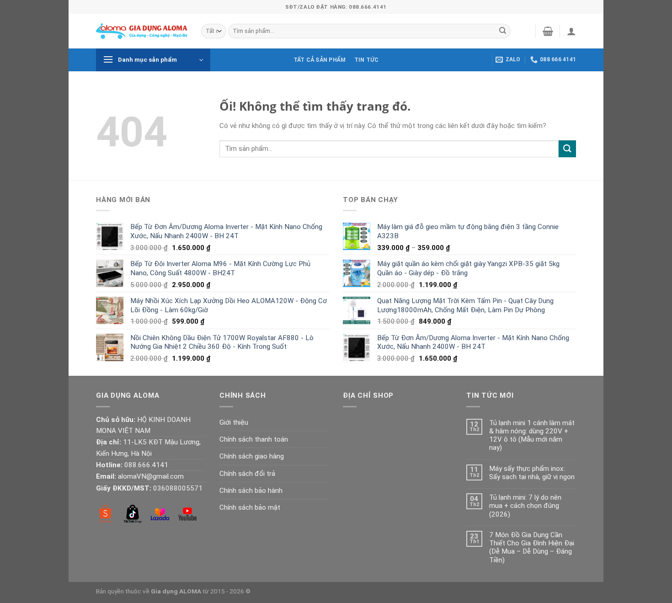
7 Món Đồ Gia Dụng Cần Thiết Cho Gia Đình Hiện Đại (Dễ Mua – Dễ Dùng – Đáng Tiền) (531, 547)
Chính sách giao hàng (251, 456)
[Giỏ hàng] (548, 31)
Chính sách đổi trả (247, 474)
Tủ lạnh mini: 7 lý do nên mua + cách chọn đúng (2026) (525, 505)
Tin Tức (366, 60)
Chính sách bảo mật (249, 507)
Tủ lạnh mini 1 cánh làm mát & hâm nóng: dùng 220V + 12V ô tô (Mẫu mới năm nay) (532, 435)
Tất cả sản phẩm (319, 60)
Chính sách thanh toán (253, 439)
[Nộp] (502, 31)
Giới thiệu (233, 422)
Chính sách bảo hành (251, 490)
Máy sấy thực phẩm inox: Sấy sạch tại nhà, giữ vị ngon (532, 472)
